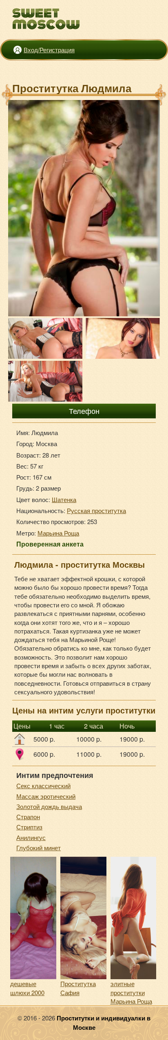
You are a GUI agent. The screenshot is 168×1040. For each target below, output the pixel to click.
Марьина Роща (58, 533)
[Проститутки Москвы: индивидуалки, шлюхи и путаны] (46, 19)
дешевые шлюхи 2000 (27, 987)
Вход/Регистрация (49, 49)
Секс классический (43, 785)
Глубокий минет (38, 847)
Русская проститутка (96, 510)
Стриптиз (29, 826)
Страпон (28, 816)
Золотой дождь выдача (49, 806)
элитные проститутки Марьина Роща (131, 992)
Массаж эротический (45, 796)
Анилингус (31, 837)
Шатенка (64, 499)
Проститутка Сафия (78, 987)
